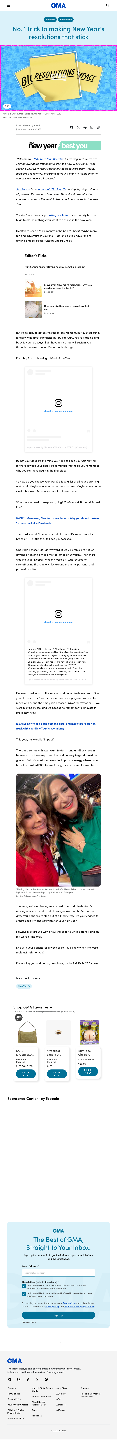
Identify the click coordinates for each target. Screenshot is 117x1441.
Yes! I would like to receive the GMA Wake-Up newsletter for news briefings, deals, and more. (59, 1295)
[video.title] (58, 78)
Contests (12, 1388)
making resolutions (58, 215)
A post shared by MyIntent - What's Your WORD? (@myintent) (57, 447)
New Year (46, 159)
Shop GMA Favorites (31, 1006)
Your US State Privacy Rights (42, 1389)
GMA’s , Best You (47, 159)
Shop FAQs (61, 1388)
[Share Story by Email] (91, 127)
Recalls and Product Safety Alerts (90, 1395)
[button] (8, 5)
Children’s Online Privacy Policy (15, 1411)
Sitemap (85, 1388)
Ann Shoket (23, 189)
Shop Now (26, 1074)
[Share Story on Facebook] (71, 127)
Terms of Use (69, 1303)
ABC (58, 1399)
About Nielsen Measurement (39, 1403)
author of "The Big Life (52, 189)
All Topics (60, 1410)
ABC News (61, 1393)
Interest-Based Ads (41, 1396)
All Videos (61, 1404)
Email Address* (30, 1266)
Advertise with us (16, 1418)
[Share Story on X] (78, 127)
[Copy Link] (98, 127)
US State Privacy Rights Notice (79, 1306)
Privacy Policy (52, 1306)
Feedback (37, 1415)
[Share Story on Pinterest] (85, 127)
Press (34, 1410)
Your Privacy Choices (18, 1404)
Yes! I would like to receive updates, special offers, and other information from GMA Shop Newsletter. (56, 1287)
